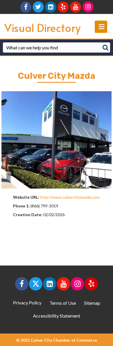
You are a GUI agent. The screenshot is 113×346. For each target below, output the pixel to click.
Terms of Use (63, 303)
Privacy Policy (27, 302)
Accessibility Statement (56, 315)
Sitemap (92, 303)
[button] (21, 284)
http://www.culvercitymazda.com (70, 197)
